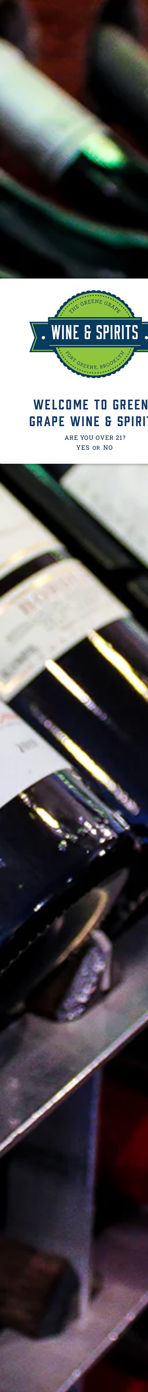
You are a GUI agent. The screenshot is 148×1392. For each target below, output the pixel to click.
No (108, 447)
